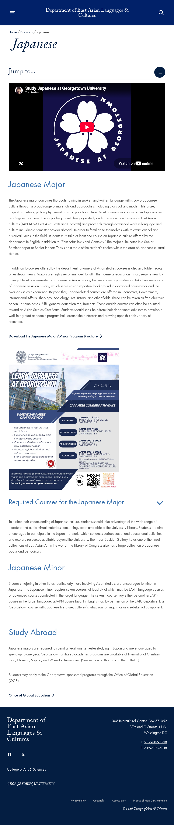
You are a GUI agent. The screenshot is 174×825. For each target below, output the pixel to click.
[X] (23, 754)
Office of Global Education (29, 695)
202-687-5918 (155, 741)
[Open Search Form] (161, 12)
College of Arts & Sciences (26, 769)
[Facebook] (9, 754)
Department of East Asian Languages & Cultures (87, 13)
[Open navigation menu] (12, 12)
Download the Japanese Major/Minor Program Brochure (53, 336)
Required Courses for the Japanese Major (66, 502)
